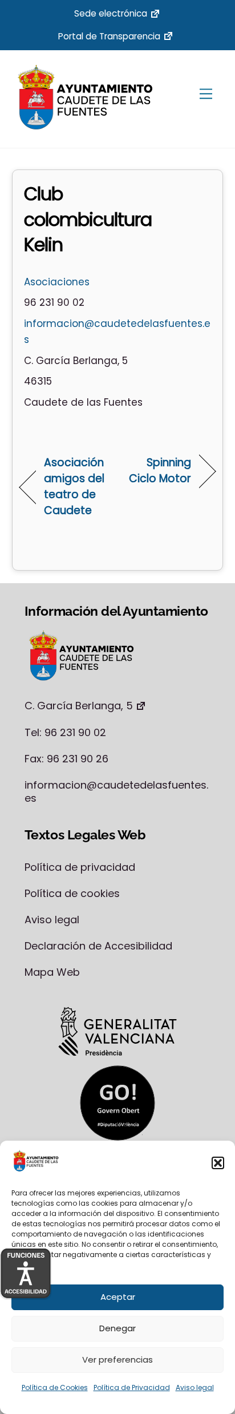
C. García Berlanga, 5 (79, 705)
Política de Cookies (55, 1387)
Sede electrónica (110, 13)
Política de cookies (72, 893)
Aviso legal (195, 1387)
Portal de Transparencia (109, 36)
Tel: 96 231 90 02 (65, 732)
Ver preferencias (117, 1359)
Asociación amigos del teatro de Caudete (74, 486)
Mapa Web (52, 972)
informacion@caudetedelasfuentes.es (116, 791)
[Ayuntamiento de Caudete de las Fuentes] (86, 126)
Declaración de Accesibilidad (98, 946)
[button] (218, 1163)
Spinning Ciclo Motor (157, 470)
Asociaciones (57, 282)
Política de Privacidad (132, 1387)
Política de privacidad (80, 867)
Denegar (117, 1328)
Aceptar (117, 1297)
